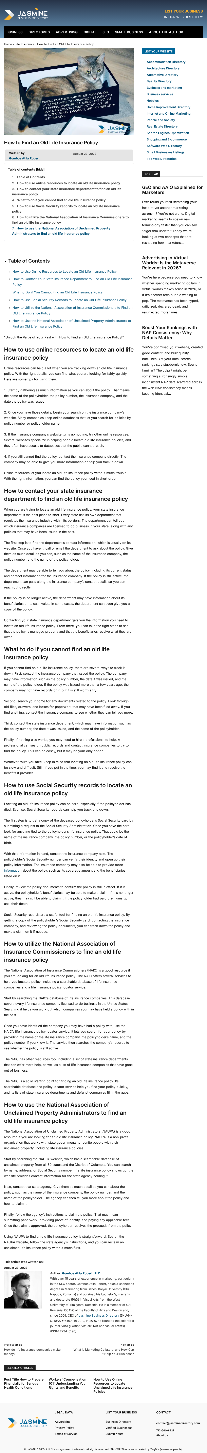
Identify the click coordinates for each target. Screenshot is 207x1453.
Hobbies (153, 101)
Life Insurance (25, 44)
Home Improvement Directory (168, 107)
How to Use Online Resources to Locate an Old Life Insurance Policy (65, 271)
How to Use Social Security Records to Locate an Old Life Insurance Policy (70, 300)
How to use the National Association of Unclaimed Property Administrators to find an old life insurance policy (61, 231)
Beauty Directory (159, 81)
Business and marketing (164, 88)
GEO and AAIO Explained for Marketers (172, 190)
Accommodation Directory (166, 62)
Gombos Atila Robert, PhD (81, 1273)
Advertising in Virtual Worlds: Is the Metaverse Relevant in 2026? (169, 262)
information (12, 870)
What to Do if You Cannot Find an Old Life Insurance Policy (58, 292)
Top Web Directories (161, 159)
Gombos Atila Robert (24, 158)
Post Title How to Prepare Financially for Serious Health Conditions (23, 1383)
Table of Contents (31, 177)
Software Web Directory (164, 146)
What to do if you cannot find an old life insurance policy (61, 200)
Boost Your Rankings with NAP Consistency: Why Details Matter (169, 332)
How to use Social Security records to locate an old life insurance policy (66, 208)
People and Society (161, 120)
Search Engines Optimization (168, 133)
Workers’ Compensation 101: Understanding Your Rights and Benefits (68, 1383)
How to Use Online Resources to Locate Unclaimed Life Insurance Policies (112, 1385)
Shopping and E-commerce (167, 139)
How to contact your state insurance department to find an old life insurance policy (66, 191)
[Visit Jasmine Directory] (26, 20)
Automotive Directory (162, 75)
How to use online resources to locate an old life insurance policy (68, 183)
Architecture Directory (163, 68)
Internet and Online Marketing (168, 113)
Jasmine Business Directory (99, 1315)
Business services (160, 94)
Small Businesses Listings (165, 152)
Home (8, 44)
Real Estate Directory (162, 126)
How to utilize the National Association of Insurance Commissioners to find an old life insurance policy (70, 219)
